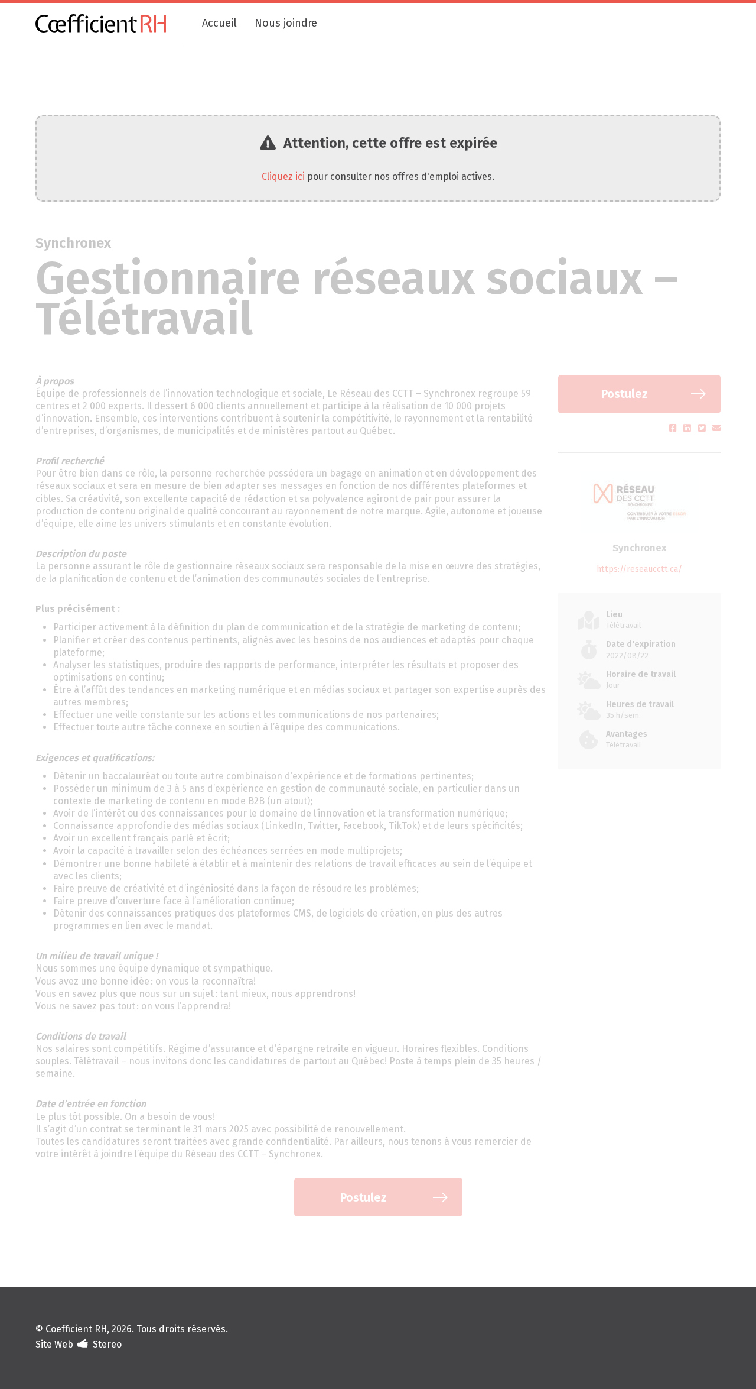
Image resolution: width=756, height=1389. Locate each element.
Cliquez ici (283, 176)
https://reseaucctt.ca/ (639, 569)
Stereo (107, 1344)
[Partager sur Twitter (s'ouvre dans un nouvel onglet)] (703, 428)
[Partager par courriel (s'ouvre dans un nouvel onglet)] (716, 428)
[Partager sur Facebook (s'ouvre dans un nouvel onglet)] (674, 428)
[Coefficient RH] (109, 23)
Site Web (54, 1344)
